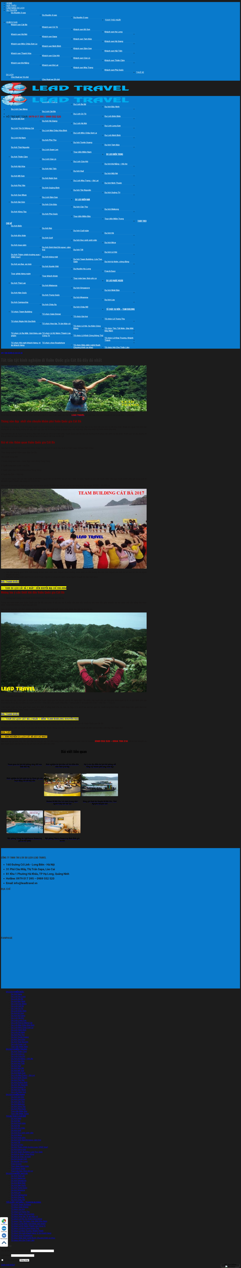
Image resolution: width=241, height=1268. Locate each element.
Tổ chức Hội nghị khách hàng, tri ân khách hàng (26, 344)
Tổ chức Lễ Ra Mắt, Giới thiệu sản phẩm (26, 334)
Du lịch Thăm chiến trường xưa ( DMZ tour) (25, 255)
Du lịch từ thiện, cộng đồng (117, 261)
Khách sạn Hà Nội (19, 34)
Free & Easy (110, 271)
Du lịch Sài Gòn (18, 202)
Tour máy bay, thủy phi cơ (85, 278)
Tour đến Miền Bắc (82, 216)
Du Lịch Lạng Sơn (113, 126)
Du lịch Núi (47, 228)
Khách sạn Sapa (49, 36)
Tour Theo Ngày (113, 20)
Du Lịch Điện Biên (113, 116)
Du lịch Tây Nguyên (82, 190)
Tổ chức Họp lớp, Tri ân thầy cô (56, 323)
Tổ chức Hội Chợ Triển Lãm (117, 347)
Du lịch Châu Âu (49, 304)
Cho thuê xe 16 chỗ (20, 77)
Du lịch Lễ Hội (111, 252)
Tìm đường (4, 1224)
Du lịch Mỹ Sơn (18, 176)
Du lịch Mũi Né (111, 173)
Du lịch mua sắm (18, 245)
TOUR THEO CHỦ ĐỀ (16, 1116)
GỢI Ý (2, 353)
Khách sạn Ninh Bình (51, 46)
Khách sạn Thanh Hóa (21, 53)
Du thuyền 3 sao (18, 13)
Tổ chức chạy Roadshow (53, 343)
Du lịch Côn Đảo (49, 204)
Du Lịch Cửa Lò (49, 159)
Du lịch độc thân (18, 235)
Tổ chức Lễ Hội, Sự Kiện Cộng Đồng (87, 327)
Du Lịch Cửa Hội (80, 161)
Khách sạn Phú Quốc (114, 70)
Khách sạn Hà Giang (114, 41)
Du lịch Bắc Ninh (112, 107)
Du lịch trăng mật (50, 257)
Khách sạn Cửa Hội (51, 55)
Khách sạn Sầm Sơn (82, 48)
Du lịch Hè (109, 233)
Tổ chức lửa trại (80, 316)
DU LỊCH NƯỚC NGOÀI (114, 280)
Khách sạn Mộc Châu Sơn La (24, 44)
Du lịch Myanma (80, 297)
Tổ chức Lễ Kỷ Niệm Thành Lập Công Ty (56, 334)
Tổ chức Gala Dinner (51, 314)
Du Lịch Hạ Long (18, 996)
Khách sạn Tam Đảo (82, 39)
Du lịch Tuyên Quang (82, 142)
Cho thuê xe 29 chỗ (51, 79)
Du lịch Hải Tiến (49, 168)
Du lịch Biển (16, 226)
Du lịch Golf (47, 238)
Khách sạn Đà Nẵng (20, 63)
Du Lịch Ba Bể (17, 999)
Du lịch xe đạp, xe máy (21, 264)
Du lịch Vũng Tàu (18, 212)
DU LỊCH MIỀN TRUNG (114, 154)
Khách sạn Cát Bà (19, 24)
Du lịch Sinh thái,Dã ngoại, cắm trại (56, 248)
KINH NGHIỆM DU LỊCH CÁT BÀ (13, 353)
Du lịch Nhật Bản (112, 290)
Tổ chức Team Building (21, 312)
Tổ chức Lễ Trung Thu (115, 319)
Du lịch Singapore (81, 288)
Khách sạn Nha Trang (83, 67)
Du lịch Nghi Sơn (49, 178)
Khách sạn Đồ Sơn (81, 29)
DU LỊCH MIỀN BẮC (15, 96)
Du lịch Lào (110, 300)
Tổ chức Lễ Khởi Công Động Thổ (88, 335)
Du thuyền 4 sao (49, 15)
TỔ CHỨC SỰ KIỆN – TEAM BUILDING (120, 309)
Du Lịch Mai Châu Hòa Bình (54, 130)
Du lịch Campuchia (19, 302)
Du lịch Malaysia (49, 285)
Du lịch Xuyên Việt (50, 266)
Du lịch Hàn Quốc (19, 293)
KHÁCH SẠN (11, 22)
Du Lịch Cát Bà (49, 111)
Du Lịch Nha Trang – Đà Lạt (86, 180)
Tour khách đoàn (50, 276)
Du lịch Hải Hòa (18, 166)
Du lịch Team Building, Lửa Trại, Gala (87, 260)
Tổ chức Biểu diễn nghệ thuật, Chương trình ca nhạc (87, 346)
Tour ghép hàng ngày (21, 273)
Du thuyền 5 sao (80, 17)
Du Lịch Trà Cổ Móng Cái (22, 128)
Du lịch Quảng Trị (112, 192)
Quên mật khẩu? (8, 1265)
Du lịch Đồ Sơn (17, 119)
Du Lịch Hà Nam (18, 138)
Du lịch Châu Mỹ (80, 307)
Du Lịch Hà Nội (80, 123)
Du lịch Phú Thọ (49, 140)
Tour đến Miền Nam (82, 152)
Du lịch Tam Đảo (112, 145)
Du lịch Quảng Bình (50, 188)
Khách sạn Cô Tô (50, 27)
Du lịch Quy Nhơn (19, 195)
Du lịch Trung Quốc (51, 295)
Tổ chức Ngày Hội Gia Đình (23, 321)
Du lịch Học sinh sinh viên (85, 240)
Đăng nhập (24, 1260)
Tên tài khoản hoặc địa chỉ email (15, 1251)
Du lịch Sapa (16, 994)
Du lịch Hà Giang (49, 121)
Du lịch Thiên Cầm (19, 157)
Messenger (4, 1238)
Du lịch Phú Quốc (50, 214)
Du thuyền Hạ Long (82, 269)
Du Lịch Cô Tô (79, 114)
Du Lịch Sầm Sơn (50, 197)
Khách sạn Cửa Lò (81, 58)
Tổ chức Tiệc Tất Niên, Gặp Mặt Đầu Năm (119, 329)
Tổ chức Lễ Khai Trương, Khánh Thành (119, 339)
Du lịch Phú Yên (18, 185)
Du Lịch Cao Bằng (19, 109)
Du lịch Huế (78, 171)
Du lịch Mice (110, 242)
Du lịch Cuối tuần (81, 230)
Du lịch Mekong (112, 209)
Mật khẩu (6, 1255)
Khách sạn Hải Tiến (113, 51)
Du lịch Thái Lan (18, 283)
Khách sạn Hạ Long (114, 32)
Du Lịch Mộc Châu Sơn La (85, 133)
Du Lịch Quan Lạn (50, 149)
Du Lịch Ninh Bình (113, 135)
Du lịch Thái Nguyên (20, 147)
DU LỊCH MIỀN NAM (82, 199)
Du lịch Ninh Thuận (113, 183)
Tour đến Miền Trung (114, 219)
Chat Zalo (4, 1231)
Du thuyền (11, 10)
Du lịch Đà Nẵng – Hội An (116, 164)
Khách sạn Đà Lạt (50, 65)
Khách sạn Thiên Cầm (115, 60)
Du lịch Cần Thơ (80, 207)
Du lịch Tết (78, 250)
